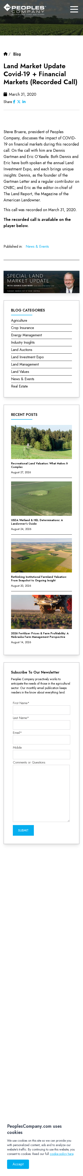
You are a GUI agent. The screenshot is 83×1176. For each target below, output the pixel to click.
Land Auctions (21, 349)
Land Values (20, 371)
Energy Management (26, 335)
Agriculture (19, 320)
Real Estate (19, 386)
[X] (19, 101)
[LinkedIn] (23, 101)
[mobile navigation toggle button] (74, 9)
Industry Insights (23, 342)
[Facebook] (14, 101)
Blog (17, 53)
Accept (18, 1164)
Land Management (25, 364)
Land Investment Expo (27, 357)
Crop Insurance (22, 327)
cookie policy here (61, 1154)
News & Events (37, 246)
